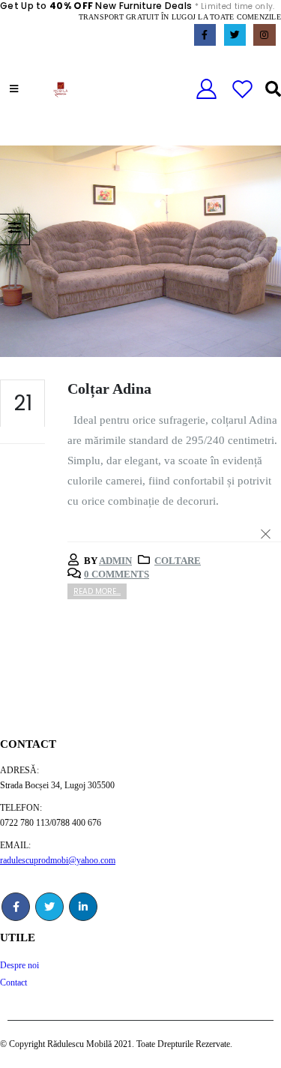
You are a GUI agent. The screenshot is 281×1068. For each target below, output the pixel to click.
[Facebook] (205, 35)
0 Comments (116, 574)
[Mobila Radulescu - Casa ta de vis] (61, 89)
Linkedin (83, 906)
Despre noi (19, 965)
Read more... (97, 591)
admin (115, 560)
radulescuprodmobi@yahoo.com (57, 861)
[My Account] (206, 89)
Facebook (15, 906)
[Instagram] (264, 35)
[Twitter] (235, 35)
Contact (13, 983)
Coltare (177, 560)
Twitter (49, 906)
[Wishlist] (243, 89)
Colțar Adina (109, 389)
